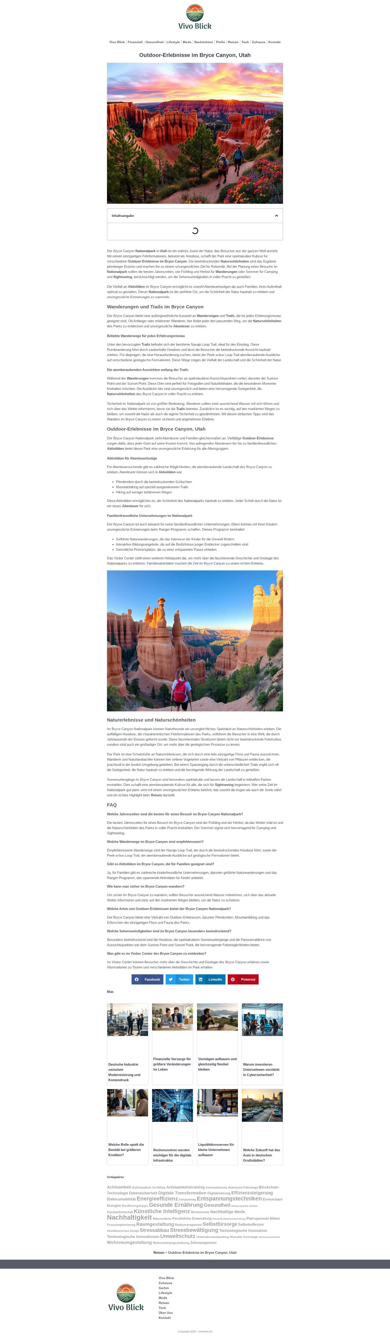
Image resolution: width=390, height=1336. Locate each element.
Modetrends (200, 1212)
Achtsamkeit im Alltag (148, 1187)
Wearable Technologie (244, 1237)
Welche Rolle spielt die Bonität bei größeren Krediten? (126, 1150)
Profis (220, 42)
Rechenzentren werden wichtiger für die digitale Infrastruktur (172, 1155)
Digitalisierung (218, 1193)
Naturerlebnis (162, 1218)
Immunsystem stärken (244, 1206)
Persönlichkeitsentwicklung (229, 1218)
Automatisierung (216, 1187)
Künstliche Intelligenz (162, 1211)
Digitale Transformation (182, 1193)
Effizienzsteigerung (252, 1192)
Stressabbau (154, 1230)
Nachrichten (203, 42)
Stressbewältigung (194, 1230)
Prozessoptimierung (121, 1224)
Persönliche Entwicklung (192, 1218)
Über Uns (166, 1313)
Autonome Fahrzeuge (243, 1187)
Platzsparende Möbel (263, 1218)
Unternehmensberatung (212, 1237)
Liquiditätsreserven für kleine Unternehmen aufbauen (216, 1150)
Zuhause (258, 42)
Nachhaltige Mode (227, 1211)
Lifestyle (173, 42)
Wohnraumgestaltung (129, 1242)
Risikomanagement (188, 1224)
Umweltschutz (177, 1236)
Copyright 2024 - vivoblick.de (195, 1331)
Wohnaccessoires (269, 1237)
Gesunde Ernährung (176, 1205)
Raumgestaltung (155, 1224)
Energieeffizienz (157, 1198)
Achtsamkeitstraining (185, 1187)
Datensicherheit (143, 1193)
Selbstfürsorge (220, 1224)
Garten (164, 1288)
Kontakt (274, 42)
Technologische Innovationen (133, 1237)
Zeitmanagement (203, 1243)
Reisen (233, 42)
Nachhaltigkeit (129, 1217)
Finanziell (135, 42)
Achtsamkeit (119, 1187)
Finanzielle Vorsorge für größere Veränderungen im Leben (172, 1064)
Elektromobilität (121, 1199)
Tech (245, 42)
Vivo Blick (117, 42)
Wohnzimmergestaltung (171, 1243)
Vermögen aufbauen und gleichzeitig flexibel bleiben (217, 1064)
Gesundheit (155, 42)
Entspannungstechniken (229, 1198)
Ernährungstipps (135, 1205)
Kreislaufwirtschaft (120, 1212)
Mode (187, 42)
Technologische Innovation (243, 1230)
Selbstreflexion (251, 1224)
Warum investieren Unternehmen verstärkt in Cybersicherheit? (261, 1069)
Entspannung (187, 1199)
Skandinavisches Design (123, 1231)
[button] (276, 215)
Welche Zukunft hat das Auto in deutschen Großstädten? (261, 1155)
